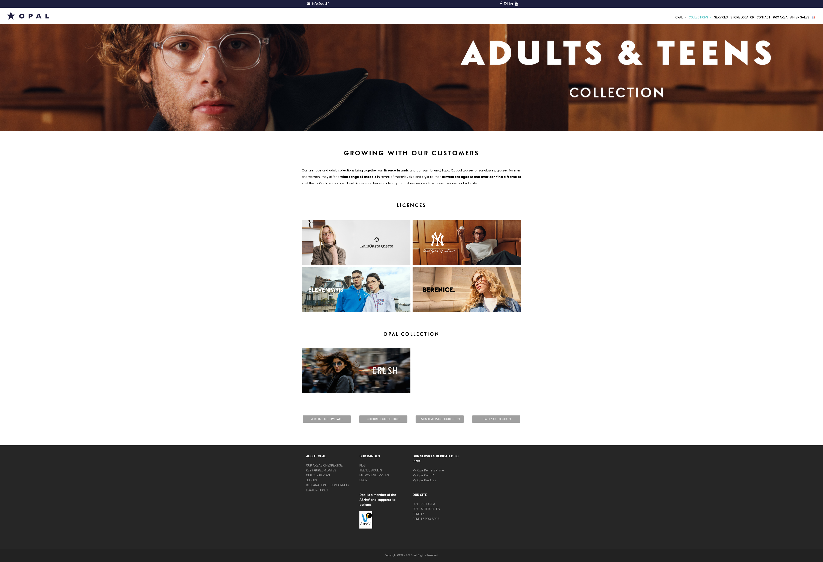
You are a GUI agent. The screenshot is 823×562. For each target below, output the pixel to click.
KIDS (362, 465)
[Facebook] (501, 3)
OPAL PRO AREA (424, 504)
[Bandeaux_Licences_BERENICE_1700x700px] (467, 289)
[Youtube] (516, 3)
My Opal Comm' (423, 475)
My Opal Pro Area (424, 480)
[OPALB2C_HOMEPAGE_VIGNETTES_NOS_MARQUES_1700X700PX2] (467, 242)
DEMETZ (418, 514)
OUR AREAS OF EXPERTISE (324, 465)
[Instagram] (505, 3)
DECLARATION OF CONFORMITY (327, 485)
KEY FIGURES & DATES (321, 470)
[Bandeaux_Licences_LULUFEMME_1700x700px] (356, 242)
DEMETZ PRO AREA (426, 519)
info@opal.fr (321, 4)
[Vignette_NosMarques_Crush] (356, 370)
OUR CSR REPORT (318, 475)
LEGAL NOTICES (317, 490)
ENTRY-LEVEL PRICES (374, 475)
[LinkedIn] (511, 3)
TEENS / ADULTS (370, 470)
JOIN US (311, 480)
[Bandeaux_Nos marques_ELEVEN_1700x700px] (356, 289)
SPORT (364, 480)
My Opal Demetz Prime (428, 470)
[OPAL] (27, 15)
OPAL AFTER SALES (426, 509)
